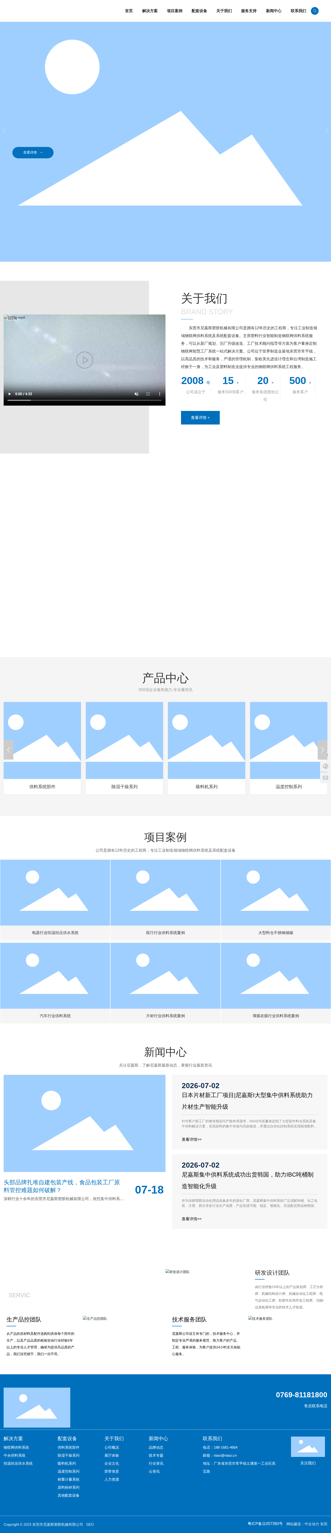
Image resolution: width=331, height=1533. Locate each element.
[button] (327, 131)
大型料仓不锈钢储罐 (275, 890)
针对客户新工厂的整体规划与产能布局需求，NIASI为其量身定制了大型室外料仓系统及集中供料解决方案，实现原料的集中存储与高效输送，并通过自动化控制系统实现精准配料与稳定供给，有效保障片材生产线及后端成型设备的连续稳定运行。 (249, 1126)
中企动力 (312, 1524)
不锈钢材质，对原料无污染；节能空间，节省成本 (275, 902)
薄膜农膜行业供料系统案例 (276, 970)
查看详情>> (192, 1139)
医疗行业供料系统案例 (165, 887)
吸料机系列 (207, 786)
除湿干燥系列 (124, 786)
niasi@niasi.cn (225, 1455)
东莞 (323, 1524)
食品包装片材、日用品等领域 (165, 985)
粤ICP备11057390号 (265, 1524)
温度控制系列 (289, 786)
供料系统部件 (42, 786)
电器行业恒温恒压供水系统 (55, 885)
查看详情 (33, 152)
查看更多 (168, 516)
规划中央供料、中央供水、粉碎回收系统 (55, 985)
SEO (90, 1524)
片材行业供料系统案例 (165, 973)
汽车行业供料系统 (55, 973)
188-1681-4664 (225, 1447)
